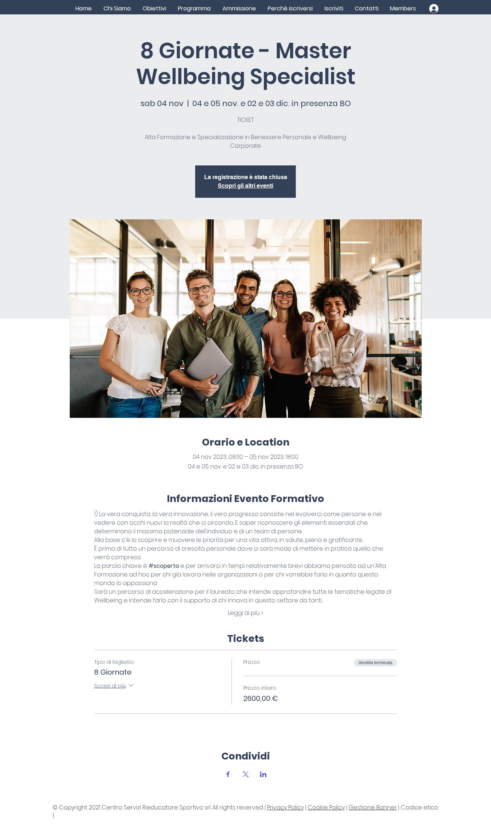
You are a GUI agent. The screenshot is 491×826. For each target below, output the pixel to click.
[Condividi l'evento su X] (245, 774)
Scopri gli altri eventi (245, 185)
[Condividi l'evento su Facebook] (228, 774)
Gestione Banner (373, 807)
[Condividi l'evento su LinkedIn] (263, 774)
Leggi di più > (245, 613)
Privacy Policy (285, 807)
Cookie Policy (326, 807)
